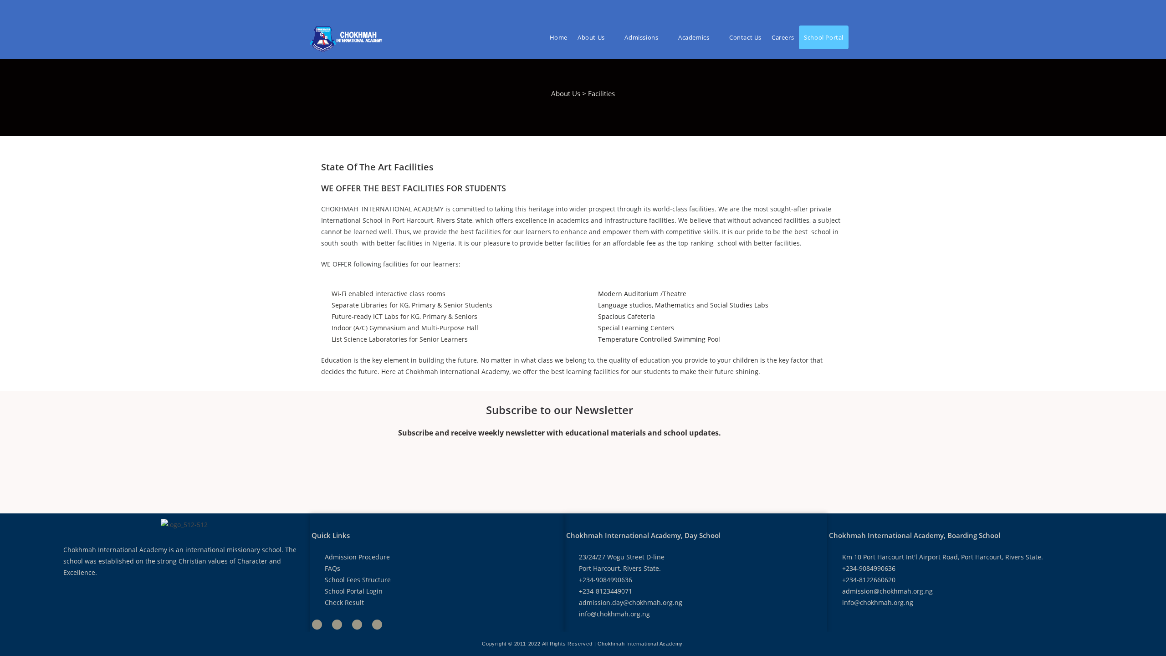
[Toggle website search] (856, 37)
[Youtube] (357, 625)
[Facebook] (317, 625)
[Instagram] (377, 625)
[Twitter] (337, 625)
